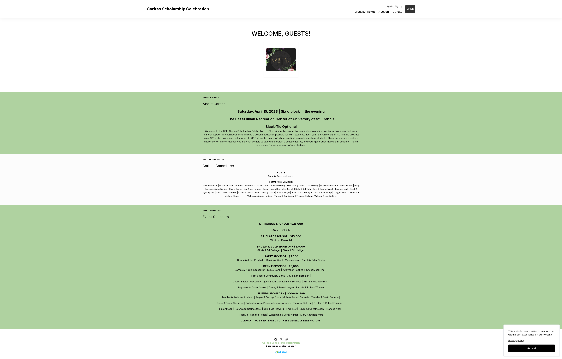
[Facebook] (275, 339)
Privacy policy (516, 340)
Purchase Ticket (364, 11)
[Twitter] (281, 339)
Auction (383, 11)
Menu (410, 9)
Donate (397, 11)
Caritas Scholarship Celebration (178, 9)
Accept (531, 348)
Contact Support (287, 346)
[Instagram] (286, 339)
